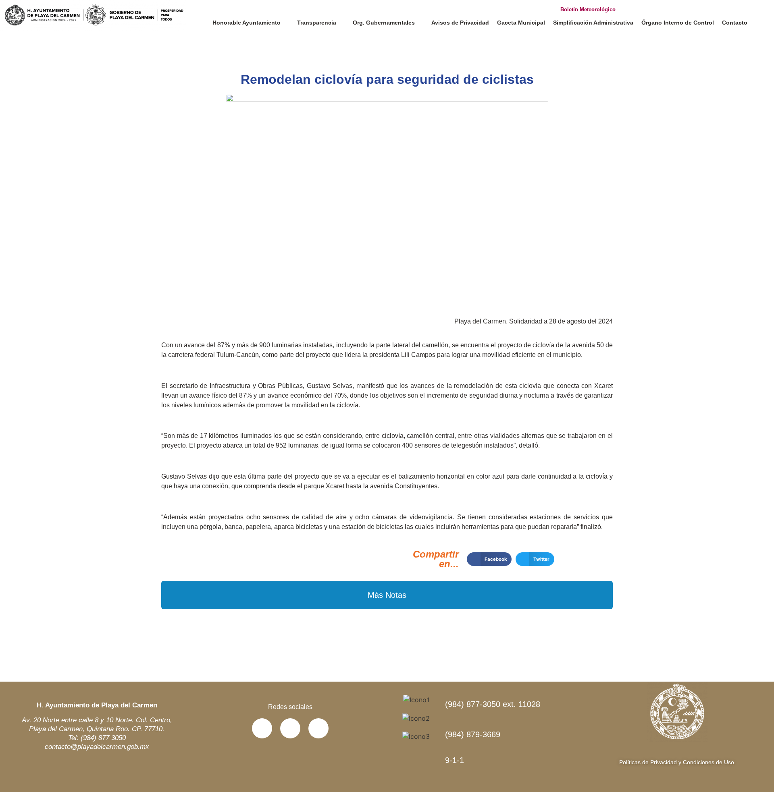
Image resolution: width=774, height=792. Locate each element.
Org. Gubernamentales (384, 22)
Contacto (734, 22)
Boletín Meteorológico (588, 9)
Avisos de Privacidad (460, 22)
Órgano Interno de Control (677, 22)
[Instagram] (318, 728)
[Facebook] (262, 728)
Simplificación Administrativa (593, 22)
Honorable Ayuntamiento (246, 22)
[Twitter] (290, 728)
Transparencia (316, 22)
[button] (489, 559)
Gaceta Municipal (521, 22)
